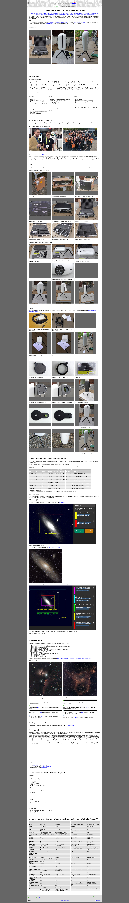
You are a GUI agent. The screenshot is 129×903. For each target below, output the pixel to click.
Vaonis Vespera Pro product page (75, 70)
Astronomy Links (44, 767)
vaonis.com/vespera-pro (46, 766)
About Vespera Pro (40, 13)
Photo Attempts (93, 13)
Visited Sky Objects (73, 13)
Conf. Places (66, 6)
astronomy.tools (62, 502)
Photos (61, 6)
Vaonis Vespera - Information (79, 22)
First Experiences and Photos (83, 13)
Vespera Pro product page (61, 22)
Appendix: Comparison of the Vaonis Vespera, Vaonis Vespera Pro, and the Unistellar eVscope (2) (74, 14)
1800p (73, 702)
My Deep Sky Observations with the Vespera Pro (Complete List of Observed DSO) (74, 658)
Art (75, 6)
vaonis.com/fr (36, 765)
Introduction (33, 13)
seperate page (71, 725)
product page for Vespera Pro (55, 547)
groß (50, 697)
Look (45, 13)
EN (43, 154)
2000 (73, 697)
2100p (38, 702)
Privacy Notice (66, 900)
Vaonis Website (51, 22)
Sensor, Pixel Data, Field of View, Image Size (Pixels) (57, 13)
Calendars (71, 6)
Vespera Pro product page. (46, 118)
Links (42, 14)
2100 (38, 707)
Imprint (62, 900)
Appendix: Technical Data (49, 14)
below (60, 794)
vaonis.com (43, 765)
